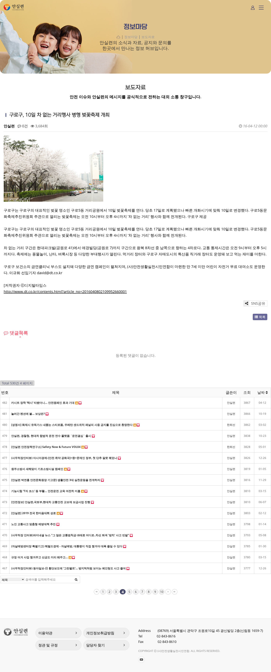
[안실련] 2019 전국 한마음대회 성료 (34, 513)
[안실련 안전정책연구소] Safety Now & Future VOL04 (46, 447)
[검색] (76, 579)
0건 (24, 125)
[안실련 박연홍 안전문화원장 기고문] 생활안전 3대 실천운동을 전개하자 (56, 480)
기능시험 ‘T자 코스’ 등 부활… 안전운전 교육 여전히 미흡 (46, 491)
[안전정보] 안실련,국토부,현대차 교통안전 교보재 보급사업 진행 (51, 502)
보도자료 (148, 37)
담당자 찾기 (106, 645)
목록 (261, 317)
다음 (168, 592)
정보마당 (131, 37)
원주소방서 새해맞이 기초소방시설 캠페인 (37, 469)
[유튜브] (141, 659)
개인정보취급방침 (106, 633)
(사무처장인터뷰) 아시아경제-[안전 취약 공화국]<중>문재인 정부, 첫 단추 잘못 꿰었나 (64, 458)
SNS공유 (257, 303)
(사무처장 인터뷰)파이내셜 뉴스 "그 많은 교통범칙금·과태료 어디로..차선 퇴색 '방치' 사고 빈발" (70, 535)
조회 (247, 392)
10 (161, 592)
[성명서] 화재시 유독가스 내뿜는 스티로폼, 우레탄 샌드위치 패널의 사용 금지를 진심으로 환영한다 (72, 425)
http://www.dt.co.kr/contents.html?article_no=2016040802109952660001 (65, 291)
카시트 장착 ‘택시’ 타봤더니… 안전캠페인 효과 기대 (43, 402)
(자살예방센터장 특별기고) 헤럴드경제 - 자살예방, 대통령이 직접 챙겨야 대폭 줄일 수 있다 (67, 546)
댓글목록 (18, 333)
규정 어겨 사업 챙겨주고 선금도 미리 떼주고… (40, 557)
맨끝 (174, 592)
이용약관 (58, 633)
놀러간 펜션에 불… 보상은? (28, 413)
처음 (96, 592)
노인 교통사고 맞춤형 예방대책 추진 (33, 524)
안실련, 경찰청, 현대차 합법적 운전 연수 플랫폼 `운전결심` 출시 (51, 436)
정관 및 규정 (58, 645)
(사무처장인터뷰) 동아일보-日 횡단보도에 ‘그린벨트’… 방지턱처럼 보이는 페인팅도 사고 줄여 (68, 568)
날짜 (261, 392)
